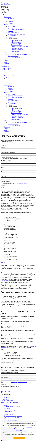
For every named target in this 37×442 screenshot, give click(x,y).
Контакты (7, 63)
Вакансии (10, 23)
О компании (7, 17)
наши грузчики (5, 280)
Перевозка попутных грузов (16, 29)
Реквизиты (11, 18)
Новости (10, 21)
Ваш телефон (5, 377)
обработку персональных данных (19, 183)
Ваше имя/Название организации (9, 372)
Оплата (10, 20)
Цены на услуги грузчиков (12, 420)
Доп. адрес (3, 176)
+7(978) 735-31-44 (6, 69)
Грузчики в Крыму (13, 32)
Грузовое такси (12, 26)
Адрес (2, 172)
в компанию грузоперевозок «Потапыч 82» (18, 346)
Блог (5, 62)
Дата (2, 162)
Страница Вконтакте (7, 400)
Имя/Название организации (8, 152)
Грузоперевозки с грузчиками (16, 34)
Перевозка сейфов (16, 48)
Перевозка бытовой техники (19, 46)
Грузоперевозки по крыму (15, 28)
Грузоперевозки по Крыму (12, 406)
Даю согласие (19, 438)
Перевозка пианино (17, 49)
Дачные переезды (16, 43)
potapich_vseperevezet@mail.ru (9, 402)
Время (2, 167)
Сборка (10, 37)
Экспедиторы (12, 35)
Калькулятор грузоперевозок (5, 3)
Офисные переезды (16, 42)
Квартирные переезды (17, 40)
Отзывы (6, 60)
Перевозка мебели (16, 45)
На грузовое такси (13, 56)
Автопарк (7, 59)
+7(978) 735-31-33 (6, 68)
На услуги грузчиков (14, 57)
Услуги (6, 24)
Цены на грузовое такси (11, 419)
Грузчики (10, 31)
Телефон (3, 147)
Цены (5, 52)
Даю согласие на (15, 183)
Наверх (3, 262)
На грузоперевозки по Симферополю (19, 54)
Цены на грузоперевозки (11, 417)
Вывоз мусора (15, 51)
